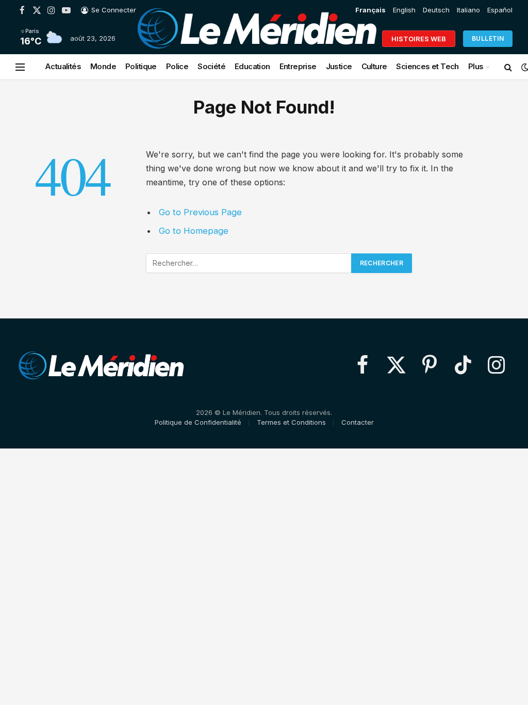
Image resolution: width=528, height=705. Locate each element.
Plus (476, 66)
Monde (103, 66)
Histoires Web (418, 39)
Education (252, 66)
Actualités (63, 66)
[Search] (508, 66)
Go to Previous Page (200, 212)
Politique (141, 66)
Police (177, 66)
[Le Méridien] (257, 39)
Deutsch (436, 10)
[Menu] (20, 66)
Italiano (468, 10)
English (404, 10)
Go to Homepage (193, 231)
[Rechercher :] (249, 263)
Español (500, 10)
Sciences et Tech (427, 66)
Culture (374, 66)
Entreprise (298, 66)
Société (211, 66)
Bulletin (488, 38)
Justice (339, 66)
